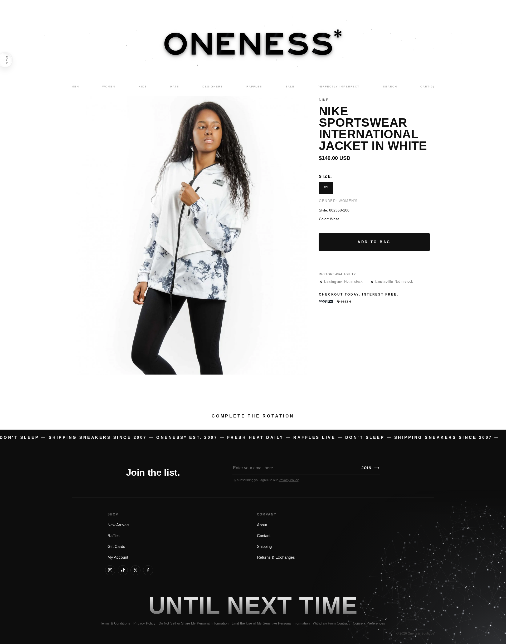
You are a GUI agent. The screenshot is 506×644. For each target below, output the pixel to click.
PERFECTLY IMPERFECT (338, 86)
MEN (75, 86)
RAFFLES (254, 86)
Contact (263, 536)
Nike (324, 100)
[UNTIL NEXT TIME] (328, 605)
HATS (174, 86)
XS (326, 187)
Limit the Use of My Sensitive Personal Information (271, 623)
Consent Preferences (369, 623)
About (262, 525)
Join (371, 468)
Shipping (264, 546)
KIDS (143, 86)
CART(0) (427, 86)
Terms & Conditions (115, 623)
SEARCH (390, 86)
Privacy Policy (288, 480)
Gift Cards (116, 546)
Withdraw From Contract (331, 623)
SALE (290, 86)
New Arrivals (118, 525)
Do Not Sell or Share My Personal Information (193, 623)
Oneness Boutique (421, 633)
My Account (118, 557)
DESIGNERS (212, 86)
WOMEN (108, 86)
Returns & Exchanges (276, 557)
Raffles (114, 536)
